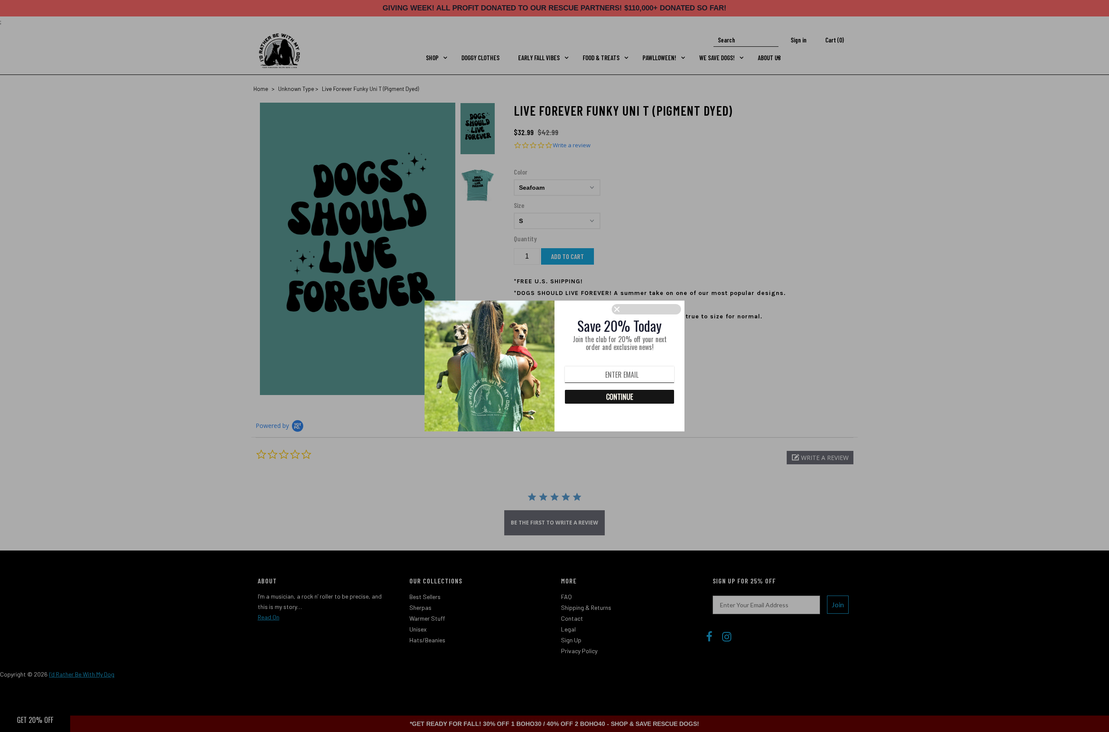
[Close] (646, 309)
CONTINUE (619, 397)
